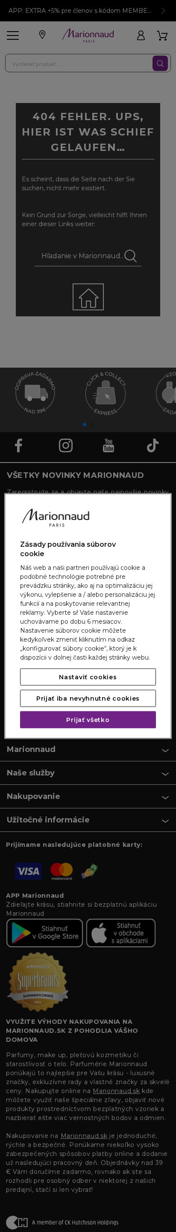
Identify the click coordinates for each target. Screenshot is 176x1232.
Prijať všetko (87, 719)
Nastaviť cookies (88, 677)
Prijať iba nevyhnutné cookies (88, 698)
